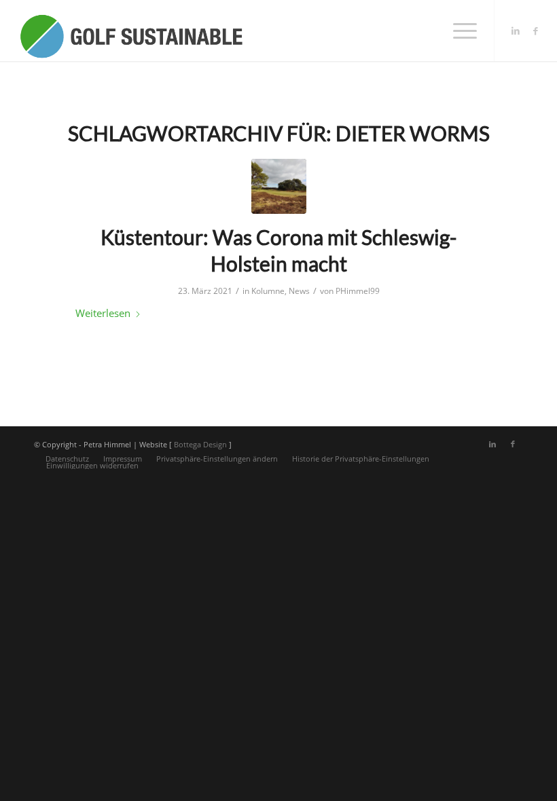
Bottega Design (200, 444)
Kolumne (268, 291)
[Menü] (458, 30)
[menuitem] (458, 30)
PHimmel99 (358, 291)
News (299, 291)
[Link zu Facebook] (536, 30)
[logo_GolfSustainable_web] (131, 30)
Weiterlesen (102, 313)
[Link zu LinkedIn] (515, 30)
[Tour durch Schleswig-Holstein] (278, 186)
